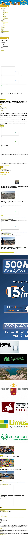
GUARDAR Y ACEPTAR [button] (3, 534)
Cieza (3, 14)
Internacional (3, 27)
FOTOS (2, 20)
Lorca (3, 9)
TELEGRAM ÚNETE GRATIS (5, 31)
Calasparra (4, 16)
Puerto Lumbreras (5, 12)
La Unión (4, 15)
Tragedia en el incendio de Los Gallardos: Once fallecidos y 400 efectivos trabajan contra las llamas (14, 93)
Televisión (4, 25)
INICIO (2, 515)
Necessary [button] (1, 528)
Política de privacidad (4, 516)
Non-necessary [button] (1, 531)
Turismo (4, 23)
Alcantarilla (4, 17)
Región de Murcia (3, 8)
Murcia (4, 10)
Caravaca (4, 13)
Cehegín (4, 19)
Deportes (2, 29)
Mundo (2, 47)
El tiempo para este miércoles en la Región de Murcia (7, 252)
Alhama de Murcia (5, 18)
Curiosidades (3, 28)
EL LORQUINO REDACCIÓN (3, 107)
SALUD (2, 30)
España (2, 26)
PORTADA (2, 41)
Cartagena (4, 11)
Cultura (2, 21)
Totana (4, 45)
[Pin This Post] (14, 111)
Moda (3, 24)
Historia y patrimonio (5, 22)
